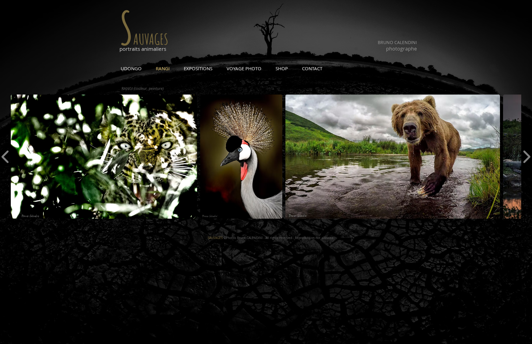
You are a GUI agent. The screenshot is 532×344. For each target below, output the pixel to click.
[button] (104, 157)
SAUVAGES (215, 238)
